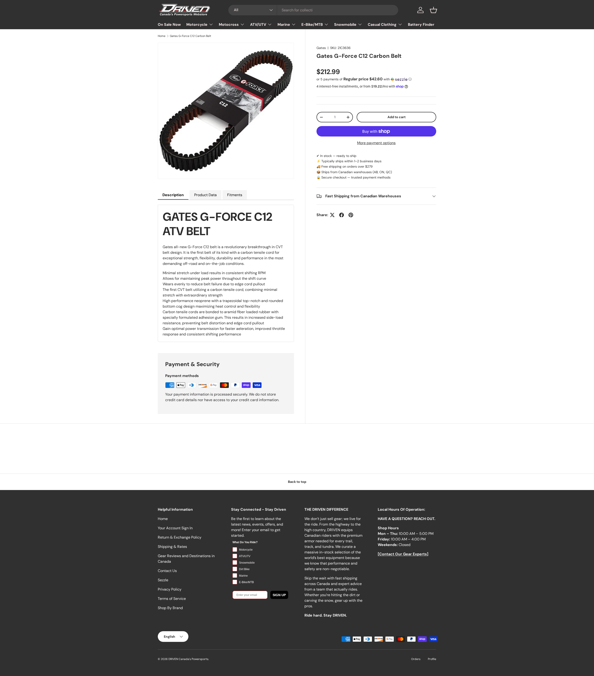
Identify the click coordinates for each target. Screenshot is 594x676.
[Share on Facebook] (341, 215)
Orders (415, 659)
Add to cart (396, 117)
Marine (284, 24)
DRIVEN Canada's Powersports (188, 659)
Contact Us (167, 570)
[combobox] (313, 10)
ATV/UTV (258, 24)
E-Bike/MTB (312, 24)
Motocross (229, 24)
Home (161, 36)
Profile (432, 659)
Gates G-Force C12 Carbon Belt (190, 36)
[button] (433, 10)
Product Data (205, 194)
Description (173, 194)
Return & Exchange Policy (179, 537)
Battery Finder (421, 24)
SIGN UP (279, 595)
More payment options (376, 142)
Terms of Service (172, 598)
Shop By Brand (170, 607)
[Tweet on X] (332, 215)
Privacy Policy (169, 589)
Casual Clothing (382, 24)
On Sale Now (169, 24)
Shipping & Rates (172, 546)
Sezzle (163, 580)
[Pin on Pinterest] (350, 215)
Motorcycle (196, 24)
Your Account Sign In (175, 528)
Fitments (234, 194)
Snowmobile (345, 24)
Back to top (297, 482)
